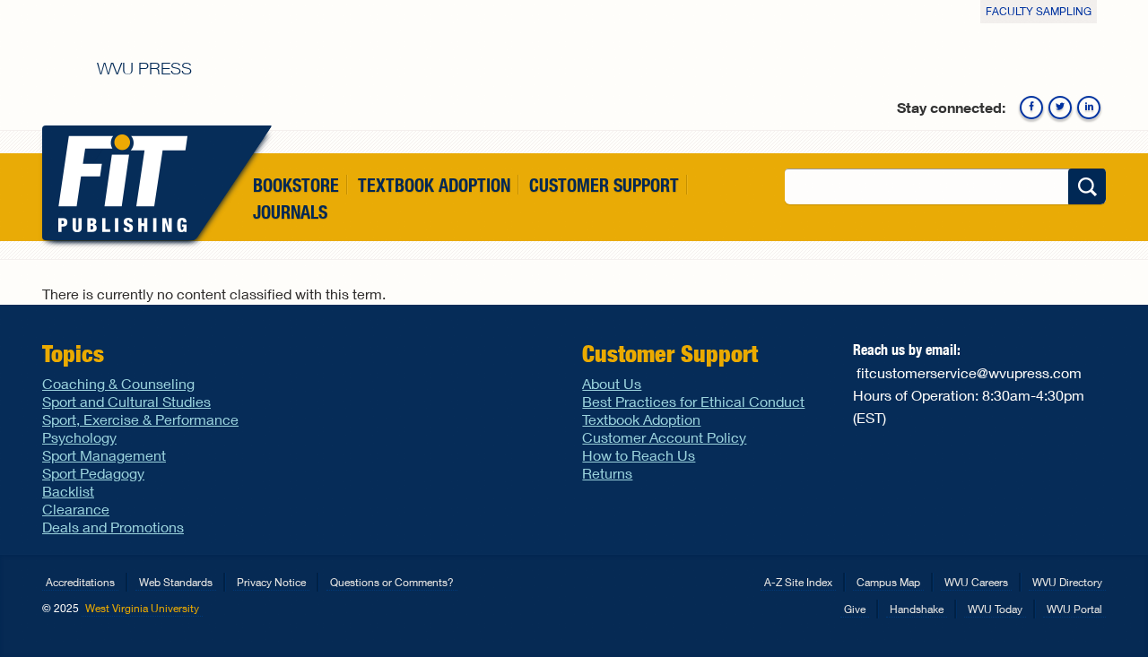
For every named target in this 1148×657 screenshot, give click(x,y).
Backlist (68, 490)
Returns (607, 472)
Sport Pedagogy (93, 472)
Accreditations (80, 582)
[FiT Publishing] (119, 182)
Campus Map (888, 582)
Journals (290, 213)
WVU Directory (1067, 582)
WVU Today (995, 609)
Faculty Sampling (1038, 11)
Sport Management (104, 454)
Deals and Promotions (113, 526)
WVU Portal (1074, 609)
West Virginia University (142, 608)
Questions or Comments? (392, 582)
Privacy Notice (271, 582)
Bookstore (296, 185)
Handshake (917, 609)
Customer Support (604, 185)
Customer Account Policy (664, 436)
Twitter (1060, 107)
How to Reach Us (638, 454)
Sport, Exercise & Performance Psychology (140, 428)
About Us (611, 383)
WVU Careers (976, 582)
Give (854, 609)
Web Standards (176, 582)
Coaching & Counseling (118, 383)
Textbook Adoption (434, 185)
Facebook (1031, 107)
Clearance (75, 508)
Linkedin (1088, 107)
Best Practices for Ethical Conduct (693, 401)
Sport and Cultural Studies (126, 401)
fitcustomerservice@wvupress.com (969, 372)
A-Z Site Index (798, 582)
